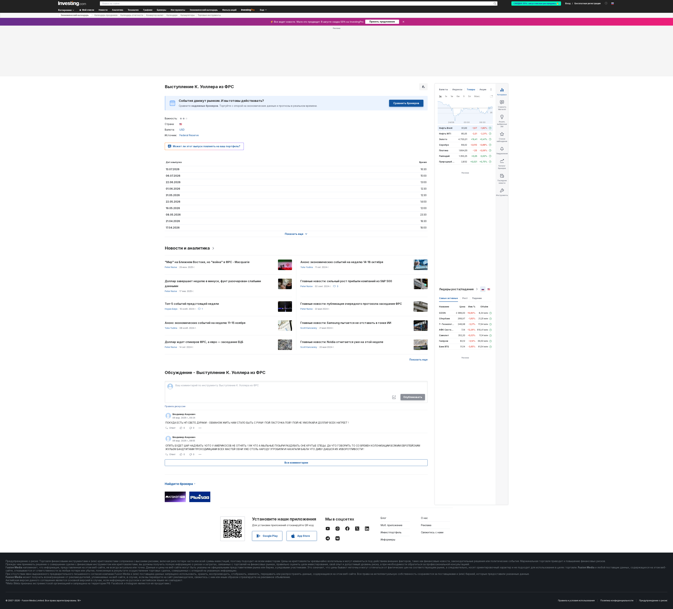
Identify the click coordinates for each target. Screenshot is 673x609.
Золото (443, 139)
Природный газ (447, 161)
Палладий (444, 156)
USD (182, 129)
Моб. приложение (391, 525)
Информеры (388, 539)
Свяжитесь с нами (432, 532)
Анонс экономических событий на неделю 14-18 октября (341, 262)
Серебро (444, 145)
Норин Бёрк (171, 309)
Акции (483, 89)
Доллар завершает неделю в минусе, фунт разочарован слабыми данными (213, 283)
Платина (443, 150)
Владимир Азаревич (183, 414)
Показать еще (418, 359)
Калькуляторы (188, 15)
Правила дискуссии (175, 406)
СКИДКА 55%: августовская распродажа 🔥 (536, 3)
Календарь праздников (105, 15)
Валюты (443, 89)
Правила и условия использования (576, 600)
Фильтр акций (229, 10)
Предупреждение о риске (653, 600)
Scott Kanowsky (308, 328)
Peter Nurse (171, 267)
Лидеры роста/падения (456, 289)
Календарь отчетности (131, 15)
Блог (383, 517)
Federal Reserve (189, 135)
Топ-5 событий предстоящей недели (192, 303)
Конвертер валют (155, 15)
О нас (424, 517)
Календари (172, 15)
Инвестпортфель (391, 532)
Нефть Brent (445, 128)
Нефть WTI (445, 133)
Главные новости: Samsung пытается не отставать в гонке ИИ (345, 323)
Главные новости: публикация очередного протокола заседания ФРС (351, 303)
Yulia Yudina (306, 267)
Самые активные (448, 298)
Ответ (172, 428)
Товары (471, 89)
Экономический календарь (204, 10)
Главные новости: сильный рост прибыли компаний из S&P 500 (346, 281)
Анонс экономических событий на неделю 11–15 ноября (205, 323)
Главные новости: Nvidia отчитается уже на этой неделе (341, 342)
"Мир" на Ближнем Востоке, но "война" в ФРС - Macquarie (207, 262)
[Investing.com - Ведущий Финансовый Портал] (72, 3)
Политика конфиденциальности (616, 600)
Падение (477, 298)
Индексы (457, 89)
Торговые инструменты (209, 15)
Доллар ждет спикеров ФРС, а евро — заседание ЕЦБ (204, 342)
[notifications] (606, 3)
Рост (465, 298)
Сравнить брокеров (406, 103)
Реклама (426, 525)
